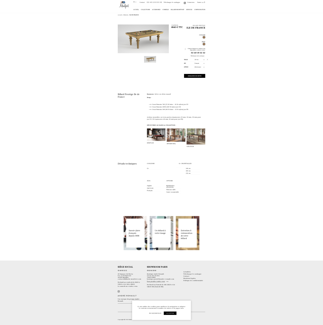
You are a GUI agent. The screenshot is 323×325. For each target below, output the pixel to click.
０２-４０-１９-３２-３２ (154, 2)
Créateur (190, 146)
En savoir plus (155, 313)
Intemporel (171, 143)
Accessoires (156, 9)
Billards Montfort (177, 9)
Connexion (190, 2)
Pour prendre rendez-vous (156, 281)
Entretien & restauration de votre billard (186, 234)
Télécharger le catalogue (172, 2)
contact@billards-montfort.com (129, 279)
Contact (142, 2)
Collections (145, 9)
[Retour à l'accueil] (124, 4)
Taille (186, 59)
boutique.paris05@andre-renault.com (160, 279)
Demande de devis (194, 76)
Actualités (187, 272)
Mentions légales (189, 278)
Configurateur (199, 9)
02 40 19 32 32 (198, 52)
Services (189, 9)
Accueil (136, 9)
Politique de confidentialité (193, 280)
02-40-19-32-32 (122, 270)
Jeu (185, 63)
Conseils (165, 9)
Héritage (150, 143)
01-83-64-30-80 (151, 270)
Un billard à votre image (160, 231)
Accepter (170, 313)
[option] (135, 233)
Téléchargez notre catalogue (197, 56)
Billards (125, 15)
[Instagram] (184, 3)
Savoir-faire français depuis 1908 (134, 233)
